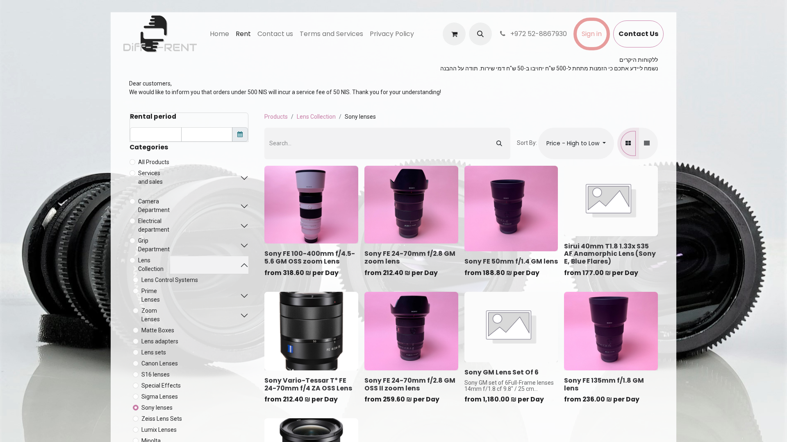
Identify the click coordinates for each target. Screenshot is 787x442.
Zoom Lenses (150, 314)
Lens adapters (159, 341)
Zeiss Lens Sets (161, 418)
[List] (647, 143)
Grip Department (154, 245)
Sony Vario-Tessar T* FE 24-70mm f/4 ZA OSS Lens (308, 384)
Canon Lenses (159, 363)
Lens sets (153, 352)
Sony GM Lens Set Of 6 (501, 372)
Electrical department (153, 225)
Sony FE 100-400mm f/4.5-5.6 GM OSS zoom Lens (309, 257)
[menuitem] (219, 34)
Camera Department (154, 205)
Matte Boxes (157, 330)
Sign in (592, 33)
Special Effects (161, 385)
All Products (153, 162)
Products (276, 116)
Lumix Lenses (159, 429)
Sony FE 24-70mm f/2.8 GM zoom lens (409, 257)
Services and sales (150, 177)
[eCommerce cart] (454, 34)
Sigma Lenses (159, 396)
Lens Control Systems (169, 280)
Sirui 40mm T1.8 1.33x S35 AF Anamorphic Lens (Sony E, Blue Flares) (610, 253)
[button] (480, 34)
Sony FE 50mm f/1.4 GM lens (511, 261)
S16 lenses (155, 374)
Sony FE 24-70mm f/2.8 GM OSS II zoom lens (409, 384)
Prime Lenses (150, 295)
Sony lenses (157, 407)
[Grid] (628, 143)
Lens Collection (151, 264)
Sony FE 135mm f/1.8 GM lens (604, 384)
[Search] (499, 143)
